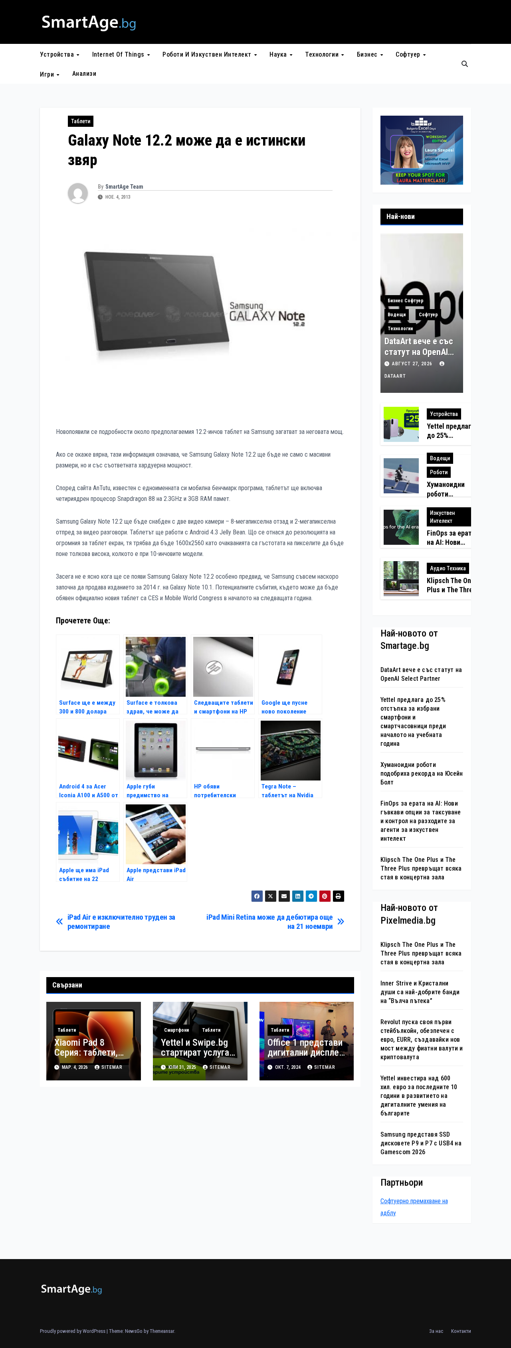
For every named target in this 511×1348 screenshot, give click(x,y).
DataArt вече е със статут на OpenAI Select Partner (418, 351)
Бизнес (368, 54)
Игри (48, 74)
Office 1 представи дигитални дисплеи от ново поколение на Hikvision (305, 1057)
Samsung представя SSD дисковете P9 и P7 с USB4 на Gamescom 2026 (420, 1143)
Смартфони (176, 1030)
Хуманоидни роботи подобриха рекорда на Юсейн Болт (421, 773)
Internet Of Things (119, 54)
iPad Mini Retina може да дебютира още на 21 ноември (269, 921)
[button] (464, 64)
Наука (279, 54)
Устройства (58, 54)
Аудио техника (448, 568)
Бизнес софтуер (406, 300)
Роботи (439, 472)
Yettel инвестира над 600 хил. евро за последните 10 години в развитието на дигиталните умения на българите (419, 1095)
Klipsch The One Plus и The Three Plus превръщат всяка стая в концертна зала (421, 868)
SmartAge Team (124, 186)
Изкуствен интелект (442, 517)
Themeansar (162, 1331)
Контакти (461, 1331)
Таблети (80, 121)
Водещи (397, 314)
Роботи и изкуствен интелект (207, 54)
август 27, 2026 (413, 364)
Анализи (84, 73)
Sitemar (112, 1067)
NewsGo (134, 1331)
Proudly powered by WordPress (73, 1331)
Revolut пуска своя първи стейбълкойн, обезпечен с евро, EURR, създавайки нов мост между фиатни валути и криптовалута (421, 1039)
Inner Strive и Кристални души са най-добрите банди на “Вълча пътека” (420, 992)
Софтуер (409, 54)
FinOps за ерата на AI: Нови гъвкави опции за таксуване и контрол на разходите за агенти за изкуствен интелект (420, 821)
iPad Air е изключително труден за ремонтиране (121, 921)
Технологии (323, 54)
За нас (436, 1331)
